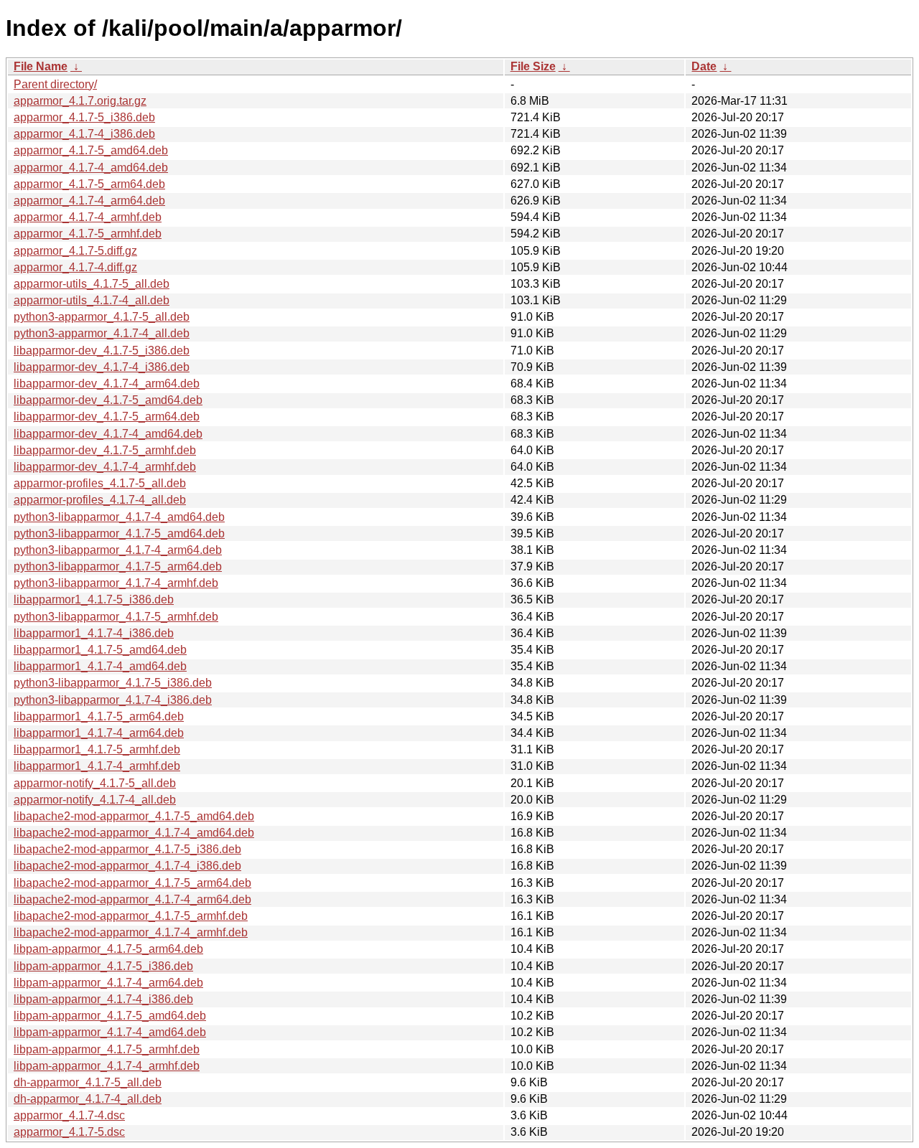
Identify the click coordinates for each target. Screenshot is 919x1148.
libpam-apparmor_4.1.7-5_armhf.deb (107, 1049)
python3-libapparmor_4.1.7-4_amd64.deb (119, 517)
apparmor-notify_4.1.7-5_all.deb (95, 783)
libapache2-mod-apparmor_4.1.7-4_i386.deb (127, 866)
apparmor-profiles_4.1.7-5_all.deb (100, 483)
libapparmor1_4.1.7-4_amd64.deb (100, 666)
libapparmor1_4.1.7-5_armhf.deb (97, 749)
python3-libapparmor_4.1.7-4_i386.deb (113, 700)
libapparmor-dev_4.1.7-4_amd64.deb (108, 434)
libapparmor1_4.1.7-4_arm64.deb (99, 733)
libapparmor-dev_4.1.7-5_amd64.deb (108, 400)
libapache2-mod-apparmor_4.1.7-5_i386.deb (127, 849)
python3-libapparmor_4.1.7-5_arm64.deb (118, 566)
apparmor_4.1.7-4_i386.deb (84, 134)
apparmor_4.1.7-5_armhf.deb (88, 233)
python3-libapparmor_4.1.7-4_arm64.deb (118, 550)
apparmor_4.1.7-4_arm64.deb (89, 200)
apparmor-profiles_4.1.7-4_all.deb (100, 500)
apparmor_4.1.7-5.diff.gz (75, 251)
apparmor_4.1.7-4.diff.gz (75, 267)
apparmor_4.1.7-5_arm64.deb (89, 184)
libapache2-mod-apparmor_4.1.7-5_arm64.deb (132, 883)
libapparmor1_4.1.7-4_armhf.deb (97, 766)
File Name (40, 66)
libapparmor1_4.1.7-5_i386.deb (94, 599)
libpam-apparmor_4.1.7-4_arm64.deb (108, 983)
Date (704, 66)
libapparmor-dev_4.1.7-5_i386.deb (102, 350)
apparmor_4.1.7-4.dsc (69, 1115)
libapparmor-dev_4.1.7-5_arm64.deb (107, 416)
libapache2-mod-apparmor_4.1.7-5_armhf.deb (131, 916)
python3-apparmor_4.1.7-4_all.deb (102, 333)
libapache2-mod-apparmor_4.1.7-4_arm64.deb (132, 899)
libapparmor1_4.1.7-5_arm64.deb (99, 716)
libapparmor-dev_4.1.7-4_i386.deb (102, 367)
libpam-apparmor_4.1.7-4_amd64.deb (110, 1032)
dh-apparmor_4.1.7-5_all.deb (88, 1082)
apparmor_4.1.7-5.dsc (69, 1132)
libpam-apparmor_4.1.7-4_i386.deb (103, 999)
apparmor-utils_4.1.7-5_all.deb (91, 284)
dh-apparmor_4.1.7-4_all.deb (88, 1099)
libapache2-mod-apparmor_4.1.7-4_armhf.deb (131, 932)
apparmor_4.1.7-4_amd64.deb (91, 167)
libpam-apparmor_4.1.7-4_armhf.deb (107, 1066)
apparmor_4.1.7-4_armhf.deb (88, 217)
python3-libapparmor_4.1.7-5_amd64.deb (119, 533)
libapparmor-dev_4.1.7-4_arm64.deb (107, 383)
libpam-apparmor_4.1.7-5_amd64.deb (110, 1016)
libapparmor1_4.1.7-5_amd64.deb (100, 650)
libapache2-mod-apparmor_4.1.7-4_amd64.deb (134, 833)
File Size (533, 66)
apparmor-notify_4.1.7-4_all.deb (95, 800)
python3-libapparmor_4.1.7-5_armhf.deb (116, 617)
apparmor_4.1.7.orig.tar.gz (80, 101)
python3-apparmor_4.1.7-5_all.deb (102, 317)
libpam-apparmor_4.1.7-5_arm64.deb (108, 949)
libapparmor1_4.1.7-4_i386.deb (94, 633)
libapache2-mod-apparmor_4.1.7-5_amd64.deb (134, 816)
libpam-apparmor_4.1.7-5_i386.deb (103, 966)
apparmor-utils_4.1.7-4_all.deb (91, 300)
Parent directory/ (55, 84)
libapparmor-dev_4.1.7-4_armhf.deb (105, 467)
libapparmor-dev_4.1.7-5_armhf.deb (105, 450)
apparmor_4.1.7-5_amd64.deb (91, 150)
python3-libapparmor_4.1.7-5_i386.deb (113, 683)
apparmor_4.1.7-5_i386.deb (84, 117)
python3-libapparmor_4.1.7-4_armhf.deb (116, 583)
